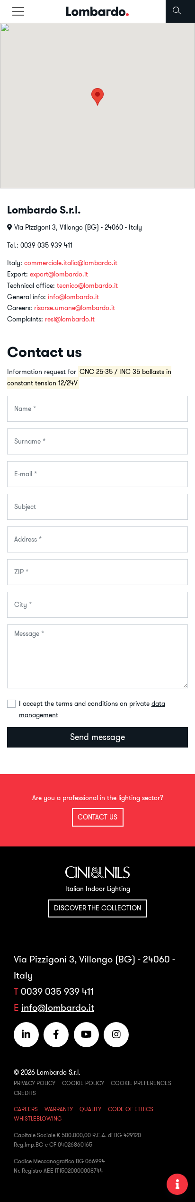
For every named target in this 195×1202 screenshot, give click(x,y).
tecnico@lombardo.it (87, 285)
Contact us (97, 817)
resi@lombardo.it (70, 319)
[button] (97, 96)
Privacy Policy (34, 1082)
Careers (26, 1109)
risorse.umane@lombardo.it (74, 307)
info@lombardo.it (73, 297)
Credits (25, 1092)
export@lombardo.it (59, 274)
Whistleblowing (38, 1118)
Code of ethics (130, 1109)
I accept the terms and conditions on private (92, 709)
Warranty (58, 1109)
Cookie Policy (83, 1082)
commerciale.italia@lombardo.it (70, 262)
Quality (90, 1109)
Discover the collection (97, 908)
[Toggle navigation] (18, 11)
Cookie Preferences (141, 1082)
